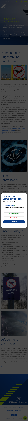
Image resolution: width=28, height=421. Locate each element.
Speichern (14, 221)
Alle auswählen (14, 213)
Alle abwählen (14, 217)
